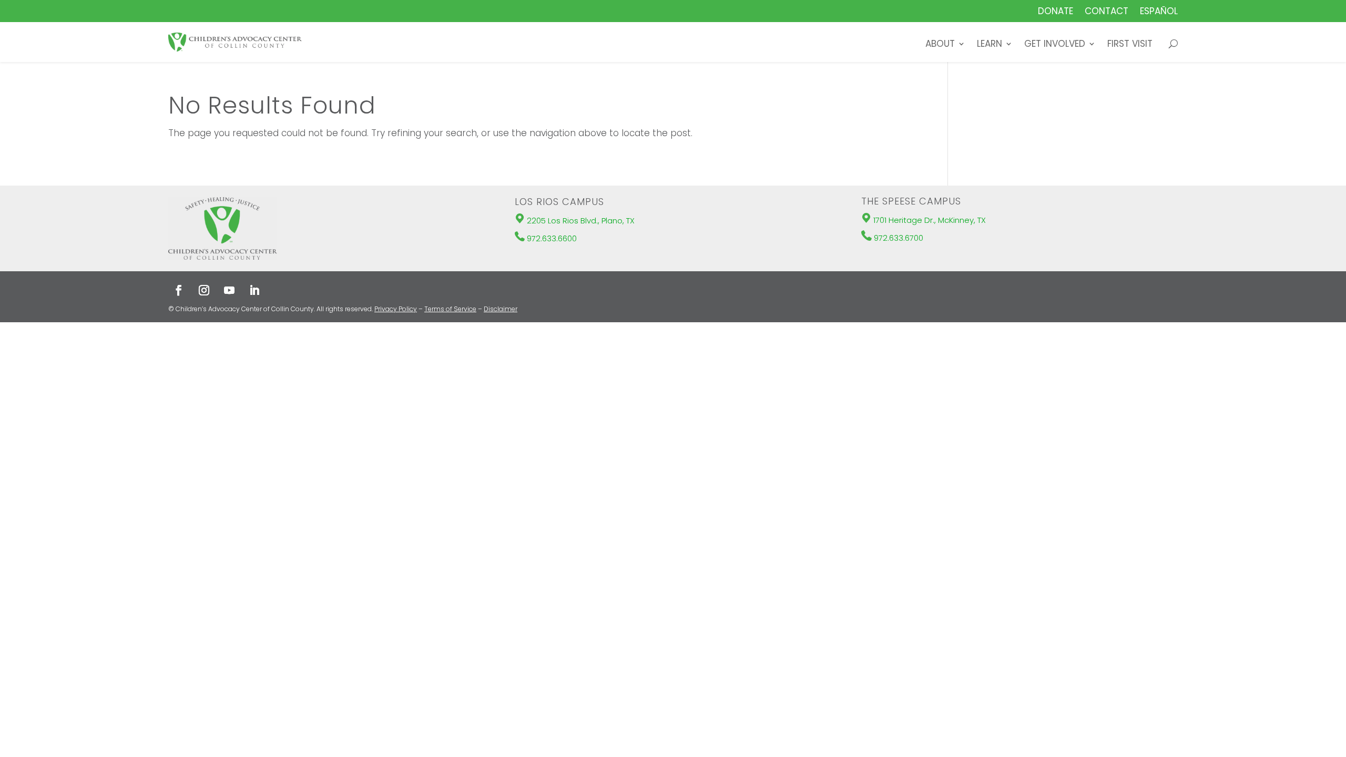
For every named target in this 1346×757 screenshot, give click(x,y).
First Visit (1130, 45)
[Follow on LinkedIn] (254, 290)
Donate (1055, 12)
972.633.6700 (898, 237)
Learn (989, 45)
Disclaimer (500, 308)
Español (1159, 12)
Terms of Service (450, 308)
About (940, 45)
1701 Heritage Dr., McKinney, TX (929, 220)
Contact (1106, 12)
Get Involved (1054, 45)
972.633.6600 (552, 238)
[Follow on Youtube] (229, 290)
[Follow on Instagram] (204, 290)
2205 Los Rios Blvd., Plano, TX (581, 220)
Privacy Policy (395, 308)
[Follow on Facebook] (178, 290)
